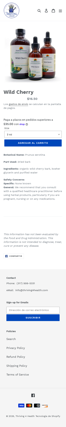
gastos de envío (18, 104)
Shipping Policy (16, 365)
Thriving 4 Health (25, 416)
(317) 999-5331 (26, 283)
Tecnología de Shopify (48, 416)
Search (11, 339)
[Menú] (60, 10)
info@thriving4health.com (31, 290)
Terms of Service (17, 374)
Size (6, 128)
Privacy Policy (15, 348)
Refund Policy (15, 356)
